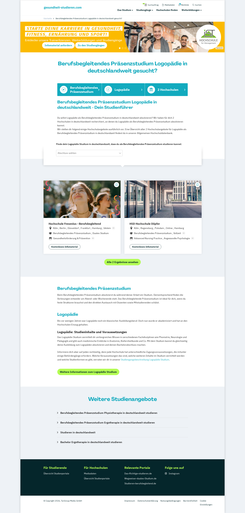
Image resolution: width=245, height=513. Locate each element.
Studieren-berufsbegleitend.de (140, 483)
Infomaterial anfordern (58, 45)
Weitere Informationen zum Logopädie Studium (88, 372)
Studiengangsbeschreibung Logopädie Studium (145, 359)
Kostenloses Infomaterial (64, 246)
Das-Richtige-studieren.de (138, 473)
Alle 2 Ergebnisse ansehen (122, 262)
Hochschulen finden (167, 10)
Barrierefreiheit (190, 500)
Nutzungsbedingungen (170, 500)
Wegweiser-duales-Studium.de (140, 478)
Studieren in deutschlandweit (77, 432)
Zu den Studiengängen (91, 45)
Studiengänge (143, 10)
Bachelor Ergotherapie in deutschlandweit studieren (91, 442)
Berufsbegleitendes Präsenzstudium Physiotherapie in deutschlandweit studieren (108, 413)
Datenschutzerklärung (148, 500)
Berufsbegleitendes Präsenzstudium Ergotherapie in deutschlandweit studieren (107, 422)
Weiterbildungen (191, 10)
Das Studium (124, 10)
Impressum (129, 500)
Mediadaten (90, 473)
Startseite (48, 18)
